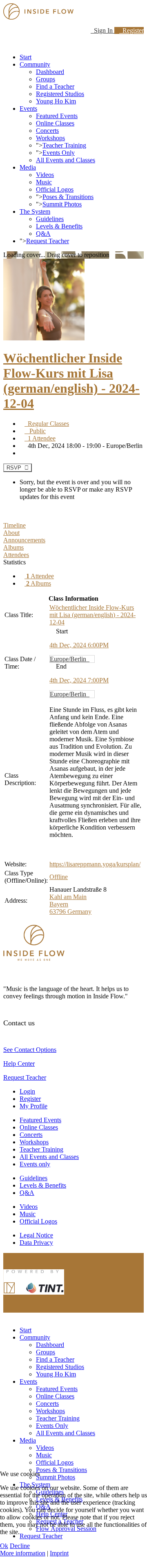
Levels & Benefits (59, 226)
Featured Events (57, 115)
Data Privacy (36, 1242)
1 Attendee (40, 438)
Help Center (19, 1063)
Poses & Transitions (68, 196)
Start (25, 57)
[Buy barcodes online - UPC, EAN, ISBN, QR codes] (34, 1296)
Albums (38, 583)
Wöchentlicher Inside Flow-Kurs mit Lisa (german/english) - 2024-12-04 (71, 381)
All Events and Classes (65, 160)
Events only (35, 1164)
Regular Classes (46, 423)
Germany (79, 911)
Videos (45, 174)
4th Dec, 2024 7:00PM (79, 680)
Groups (45, 79)
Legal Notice (36, 1235)
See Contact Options (29, 1049)
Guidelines (50, 218)
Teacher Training (64, 145)
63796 (58, 911)
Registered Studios (60, 93)
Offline (58, 876)
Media (28, 167)
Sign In (102, 30)
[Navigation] (5, 43)
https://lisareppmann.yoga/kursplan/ (94, 864)
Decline (20, 1545)
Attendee (40, 576)
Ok (4, 1545)
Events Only (58, 152)
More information (22, 1553)
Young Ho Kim (56, 101)
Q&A (43, 233)
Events (28, 108)
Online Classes (55, 123)
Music (44, 182)
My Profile (33, 1106)
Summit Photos (62, 204)
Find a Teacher (55, 86)
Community (35, 64)
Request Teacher (47, 240)
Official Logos (55, 189)
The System (35, 211)
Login (27, 1091)
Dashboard (50, 71)
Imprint (59, 1553)
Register (131, 30)
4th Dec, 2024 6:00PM (79, 645)
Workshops (50, 137)
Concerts (47, 130)
